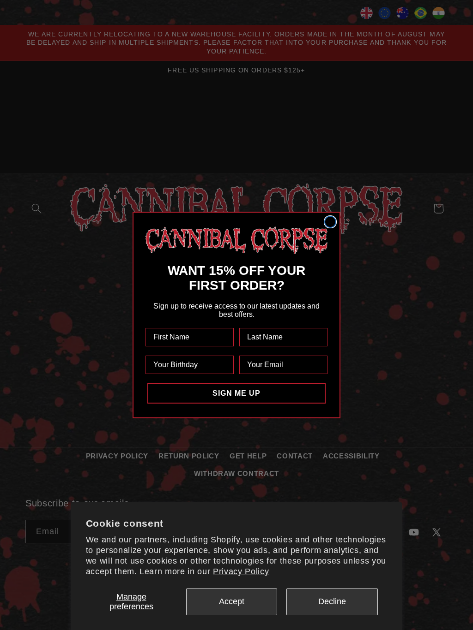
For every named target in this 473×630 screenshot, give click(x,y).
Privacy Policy (241, 571)
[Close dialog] (330, 221)
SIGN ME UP (236, 393)
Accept (231, 601)
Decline (332, 601)
